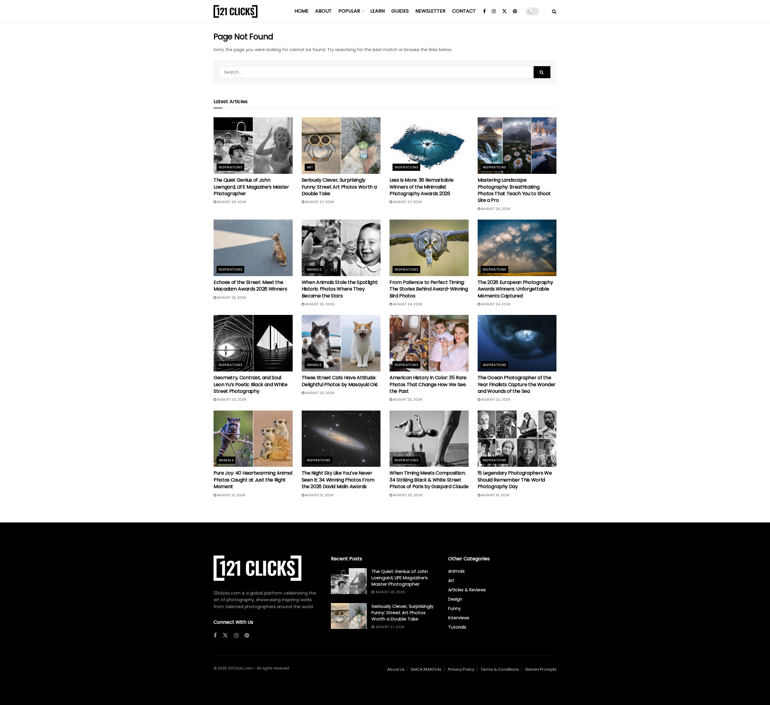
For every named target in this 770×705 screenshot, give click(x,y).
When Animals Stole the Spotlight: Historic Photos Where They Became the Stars (340, 289)
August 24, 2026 (407, 304)
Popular (349, 11)
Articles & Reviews (467, 590)
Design (455, 599)
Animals (314, 269)
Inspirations (230, 167)
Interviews (458, 618)
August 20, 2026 (407, 495)
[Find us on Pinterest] (515, 11)
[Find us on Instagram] (494, 11)
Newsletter (430, 11)
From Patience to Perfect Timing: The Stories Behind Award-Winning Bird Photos (429, 289)
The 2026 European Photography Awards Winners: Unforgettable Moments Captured (515, 289)
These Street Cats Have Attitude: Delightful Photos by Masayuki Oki (339, 381)
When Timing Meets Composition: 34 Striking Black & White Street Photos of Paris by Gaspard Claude (429, 479)
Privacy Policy (461, 669)
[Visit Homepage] (235, 11)
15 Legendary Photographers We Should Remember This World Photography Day (515, 479)
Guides (400, 11)
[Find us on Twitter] (504, 11)
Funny (454, 608)
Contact (464, 11)
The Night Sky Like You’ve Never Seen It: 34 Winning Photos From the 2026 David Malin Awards (338, 479)
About (323, 11)
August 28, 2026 (231, 201)
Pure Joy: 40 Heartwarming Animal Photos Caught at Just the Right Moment (253, 479)
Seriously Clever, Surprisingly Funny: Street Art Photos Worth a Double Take (339, 187)
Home (301, 11)
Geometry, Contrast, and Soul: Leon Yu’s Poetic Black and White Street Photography (251, 384)
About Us (396, 669)
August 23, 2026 (231, 399)
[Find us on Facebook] (484, 11)
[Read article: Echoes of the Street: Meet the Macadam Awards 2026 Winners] (253, 248)
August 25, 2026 (495, 208)
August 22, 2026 (319, 392)
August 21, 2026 (230, 495)
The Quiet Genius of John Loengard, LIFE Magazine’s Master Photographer (251, 187)
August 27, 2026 (319, 201)
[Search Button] (554, 11)
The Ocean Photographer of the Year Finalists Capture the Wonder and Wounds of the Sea (517, 384)
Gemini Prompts (540, 669)
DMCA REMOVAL (426, 669)
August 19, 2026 (495, 495)
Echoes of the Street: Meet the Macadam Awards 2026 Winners (250, 285)
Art (310, 167)
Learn (377, 11)
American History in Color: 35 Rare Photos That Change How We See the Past (428, 384)
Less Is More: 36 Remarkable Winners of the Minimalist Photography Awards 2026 (421, 187)
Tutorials (457, 627)
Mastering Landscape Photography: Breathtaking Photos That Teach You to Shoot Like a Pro (514, 190)
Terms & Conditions (500, 669)
